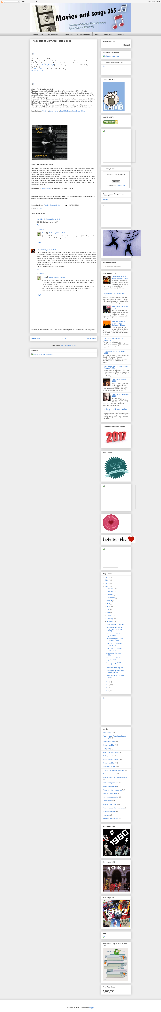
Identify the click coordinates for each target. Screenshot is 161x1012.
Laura (51, 111)
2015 (107, 583)
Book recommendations (111, 752)
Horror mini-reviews (109, 774)
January (110, 621)
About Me (120, 34)
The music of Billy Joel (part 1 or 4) (114, 659)
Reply (38, 225)
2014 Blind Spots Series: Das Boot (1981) (114, 639)
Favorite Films (37, 34)
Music (97, 34)
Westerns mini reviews (110, 819)
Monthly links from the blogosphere (115, 777)
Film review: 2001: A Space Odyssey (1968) (120, 277)
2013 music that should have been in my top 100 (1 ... (114, 629)
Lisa (38, 250)
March (109, 615)
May (108, 610)
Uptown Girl (46, 188)
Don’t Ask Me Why (37, 69)
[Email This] (70, 205)
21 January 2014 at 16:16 (52, 219)
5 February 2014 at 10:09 (48, 250)
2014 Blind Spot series (110, 797)
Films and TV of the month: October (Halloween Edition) (118, 323)
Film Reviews (68, 34)
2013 (107, 682)
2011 (107, 688)
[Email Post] (65, 205)
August (109, 601)
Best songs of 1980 (109, 766)
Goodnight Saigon (65, 111)
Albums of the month (110, 804)
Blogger (91, 1007)
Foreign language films (111, 759)
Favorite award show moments (113, 808)
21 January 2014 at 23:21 (57, 233)
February (110, 618)
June (109, 606)
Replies (41, 229)
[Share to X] (74, 205)
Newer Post (36, 338)
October (110, 595)
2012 (107, 685)
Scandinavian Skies (78, 111)
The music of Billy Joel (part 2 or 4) (114, 649)
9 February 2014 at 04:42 (57, 277)
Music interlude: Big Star (114, 668)
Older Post (91, 338)
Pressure (56, 111)
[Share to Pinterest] (78, 205)
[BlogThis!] (72, 205)
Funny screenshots (109, 811)
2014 (107, 586)
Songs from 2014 (109, 763)
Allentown (45, 111)
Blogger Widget (117, 266)
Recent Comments (109, 266)
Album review (107, 801)
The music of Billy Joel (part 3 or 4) (114, 644)
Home (64, 338)
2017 (107, 577)
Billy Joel (39, 208)
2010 (107, 691)
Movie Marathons (83, 34)
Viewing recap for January (115, 624)
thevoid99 (40, 219)
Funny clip (106, 748)
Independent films (109, 741)
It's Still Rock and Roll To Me (40, 71)
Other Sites (108, 34)
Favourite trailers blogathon (112, 790)
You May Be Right (48, 65)
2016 (107, 580)
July (108, 603)
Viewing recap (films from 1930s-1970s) (115, 671)
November (111, 592)
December (111, 589)
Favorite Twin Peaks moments (113, 770)
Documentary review (110, 786)
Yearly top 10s (52, 34)
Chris (44, 233)
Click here (106, 199)
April (108, 612)
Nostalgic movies (108, 756)
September (111, 598)
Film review (107, 732)
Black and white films (110, 793)
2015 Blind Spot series (110, 783)
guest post (106, 815)
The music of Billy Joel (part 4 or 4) (114, 635)
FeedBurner (121, 185)
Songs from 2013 (109, 745)
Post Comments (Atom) (67, 345)
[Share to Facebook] (76, 205)
